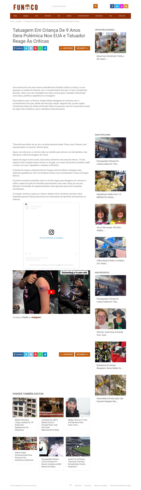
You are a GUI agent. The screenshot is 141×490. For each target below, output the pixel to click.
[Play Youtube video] (51, 292)
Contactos (87, 485)
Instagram (36, 317)
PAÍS (59, 16)
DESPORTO (48, 16)
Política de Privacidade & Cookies (120, 485)
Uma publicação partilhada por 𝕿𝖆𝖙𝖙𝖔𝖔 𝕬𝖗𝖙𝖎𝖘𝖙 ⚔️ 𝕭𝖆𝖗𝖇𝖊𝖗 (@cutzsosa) (51, 265)
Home (15, 16)
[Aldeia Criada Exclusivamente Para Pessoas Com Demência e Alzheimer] (25, 443)
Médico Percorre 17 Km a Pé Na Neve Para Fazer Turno (77, 422)
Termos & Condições (100, 485)
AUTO (36, 16)
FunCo (12, 485)
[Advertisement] (51, 68)
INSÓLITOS (121, 16)
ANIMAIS (26, 16)
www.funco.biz (31, 485)
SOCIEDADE (99, 16)
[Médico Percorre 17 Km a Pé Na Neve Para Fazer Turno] (78, 407)
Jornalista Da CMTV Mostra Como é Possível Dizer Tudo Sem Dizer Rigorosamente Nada (50, 425)
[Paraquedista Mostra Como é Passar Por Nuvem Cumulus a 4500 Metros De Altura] (51, 446)
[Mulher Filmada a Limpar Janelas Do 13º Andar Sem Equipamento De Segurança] (25, 407)
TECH (110, 16)
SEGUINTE (81, 48)
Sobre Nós (78, 485)
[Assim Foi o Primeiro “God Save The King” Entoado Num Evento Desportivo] (78, 446)
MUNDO (69, 16)
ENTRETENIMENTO (83, 16)
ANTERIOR (68, 48)
